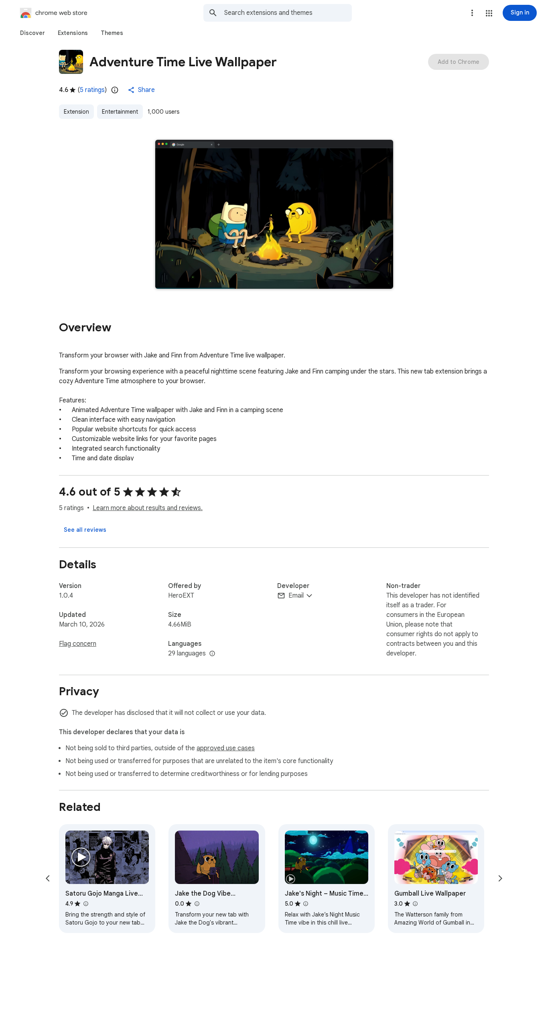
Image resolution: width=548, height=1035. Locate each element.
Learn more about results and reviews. (148, 508)
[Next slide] (500, 878)
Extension (76, 111)
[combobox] (288, 13)
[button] (489, 13)
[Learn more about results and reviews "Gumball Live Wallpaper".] (415, 903)
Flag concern (77, 644)
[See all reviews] (85, 529)
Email (296, 596)
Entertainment (120, 111)
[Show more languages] (212, 654)
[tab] (32, 33)
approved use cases (226, 748)
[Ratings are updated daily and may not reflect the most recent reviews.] (115, 90)
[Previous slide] (48, 878)
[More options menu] (472, 13)
